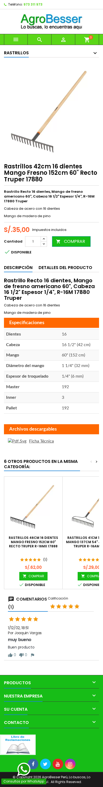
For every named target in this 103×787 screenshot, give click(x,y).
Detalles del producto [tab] (65, 268)
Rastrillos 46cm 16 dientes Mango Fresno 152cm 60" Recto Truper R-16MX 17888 (33, 541)
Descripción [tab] (18, 268)
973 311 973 (33, 4)
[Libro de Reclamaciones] (18, 744)
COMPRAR (70, 241)
